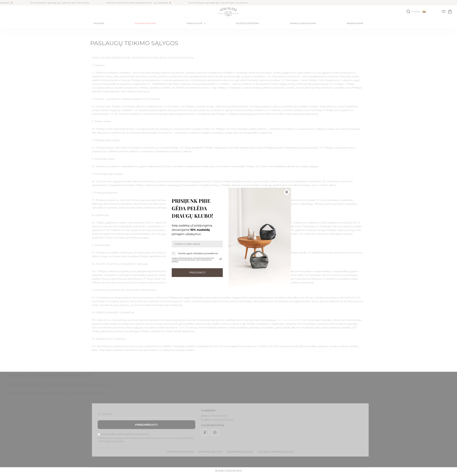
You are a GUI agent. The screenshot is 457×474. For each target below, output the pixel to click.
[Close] (286, 192)
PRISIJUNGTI (197, 272)
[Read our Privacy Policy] (221, 259)
